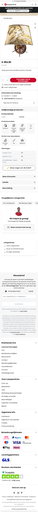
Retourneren (6, 357)
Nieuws (3, 406)
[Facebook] (15, 493)
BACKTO (17, 11)
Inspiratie (4, 403)
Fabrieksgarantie (7, 373)
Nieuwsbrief (5, 386)
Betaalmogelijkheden (9, 363)
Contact (4, 360)
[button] (35, 24)
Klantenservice (8, 342)
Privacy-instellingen (7, 496)
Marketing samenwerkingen (11, 393)
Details (5, 182)
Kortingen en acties (8, 396)
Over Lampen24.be (10, 379)
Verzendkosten (7, 366)
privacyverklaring (20, 334)
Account (4, 370)
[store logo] (11, 4)
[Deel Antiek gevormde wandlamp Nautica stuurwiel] (35, 27)
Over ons (4, 383)
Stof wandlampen (9, 203)
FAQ (3, 350)
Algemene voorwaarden (10, 420)
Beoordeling (7, 188)
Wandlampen (8, 18)
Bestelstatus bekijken (9, 353)
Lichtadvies (13, 403)
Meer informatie (9, 176)
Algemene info (8, 412)
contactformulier (15, 332)
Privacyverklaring (7, 426)
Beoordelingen (6, 399)
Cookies (4, 423)
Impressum (5, 416)
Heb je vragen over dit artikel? (20, 168)
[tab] (19, 358)
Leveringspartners (10, 454)
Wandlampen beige (25, 203)
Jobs (3, 390)
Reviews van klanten (11, 467)
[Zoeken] (32, 4)
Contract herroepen (9, 347)
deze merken (23, 311)
